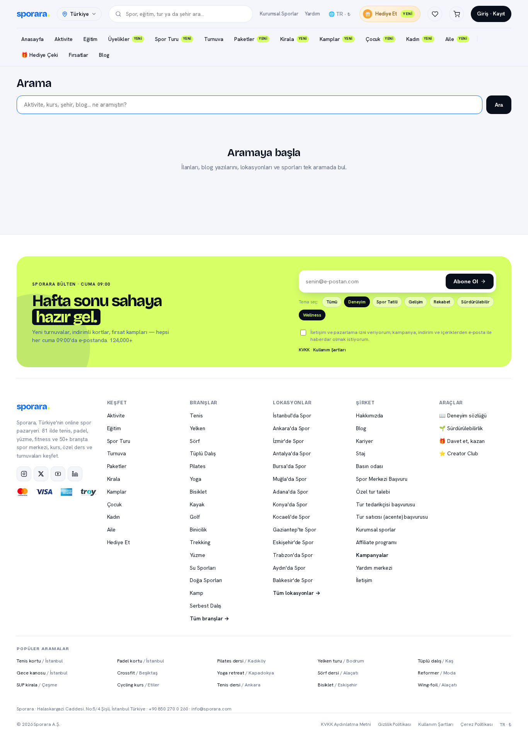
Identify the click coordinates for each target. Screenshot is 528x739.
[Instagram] (24, 474)
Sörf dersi (338, 672)
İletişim (364, 580)
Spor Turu (173, 39)
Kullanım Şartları (329, 349)
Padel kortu (140, 660)
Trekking (200, 542)
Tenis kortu (40, 660)
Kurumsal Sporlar (279, 13)
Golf (195, 516)
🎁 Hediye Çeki (39, 54)
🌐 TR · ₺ (339, 14)
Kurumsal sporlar (376, 529)
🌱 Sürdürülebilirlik (460, 428)
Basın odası (369, 466)
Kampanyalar (372, 555)
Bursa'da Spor (289, 466)
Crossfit (137, 672)
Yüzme (197, 555)
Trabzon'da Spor (293, 555)
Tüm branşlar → (209, 618)
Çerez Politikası (476, 724)
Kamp (196, 592)
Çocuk (379, 39)
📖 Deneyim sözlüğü (463, 415)
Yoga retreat (245, 672)
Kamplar (336, 39)
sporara (32, 14)
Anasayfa (32, 39)
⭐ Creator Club (458, 453)
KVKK (304, 349)
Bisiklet (198, 491)
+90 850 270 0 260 (168, 709)
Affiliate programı (376, 542)
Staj (360, 453)
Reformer (437, 672)
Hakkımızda (369, 415)
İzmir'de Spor (288, 441)
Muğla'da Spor (290, 478)
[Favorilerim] (435, 14)
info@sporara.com (211, 709)
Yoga (195, 478)
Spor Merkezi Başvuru (381, 478)
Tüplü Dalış (202, 453)
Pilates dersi (241, 660)
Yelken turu (341, 660)
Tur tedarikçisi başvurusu (385, 504)
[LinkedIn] (75, 474)
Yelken (197, 428)
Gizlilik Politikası (394, 724)
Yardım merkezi (374, 567)
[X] (41, 474)
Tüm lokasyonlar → (296, 592)
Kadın (419, 39)
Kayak (197, 504)
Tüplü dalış (435, 660)
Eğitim (90, 39)
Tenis (196, 415)
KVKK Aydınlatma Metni (346, 724)
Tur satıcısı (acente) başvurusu (392, 516)
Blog (104, 54)
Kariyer (364, 441)
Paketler (250, 39)
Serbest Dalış (205, 605)
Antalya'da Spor (292, 453)
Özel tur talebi (373, 491)
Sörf (195, 441)
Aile (456, 39)
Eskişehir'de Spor (293, 542)
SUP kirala (37, 684)
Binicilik (198, 529)
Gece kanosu (42, 672)
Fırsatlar (78, 54)
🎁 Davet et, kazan (462, 441)
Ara (499, 105)
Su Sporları (202, 567)
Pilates (197, 466)
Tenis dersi (238, 684)
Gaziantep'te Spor (294, 529)
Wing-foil (437, 684)
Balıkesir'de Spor (293, 580)
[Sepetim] (456, 14)
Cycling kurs (138, 684)
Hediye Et (393, 13)
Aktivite (63, 39)
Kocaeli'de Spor (291, 516)
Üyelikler (125, 39)
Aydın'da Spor (289, 567)
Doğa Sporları (206, 580)
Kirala (293, 39)
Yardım (312, 13)
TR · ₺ (505, 725)
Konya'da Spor (290, 504)
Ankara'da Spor (291, 428)
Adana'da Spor (290, 491)
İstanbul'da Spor (292, 415)
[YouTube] (58, 474)
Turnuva (213, 39)
